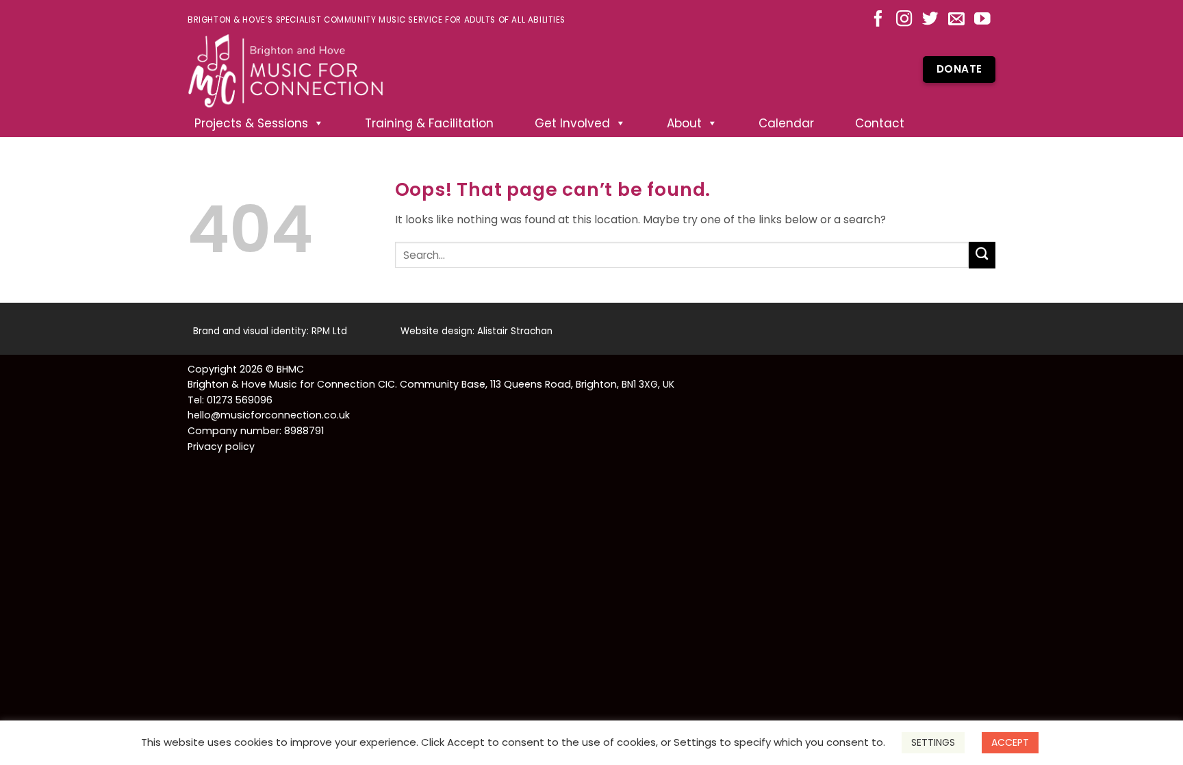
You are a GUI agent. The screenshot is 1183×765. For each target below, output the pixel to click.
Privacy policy (221, 446)
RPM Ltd (329, 331)
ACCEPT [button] (1010, 742)
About (684, 123)
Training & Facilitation (429, 123)
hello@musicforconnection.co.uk (269, 415)
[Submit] (982, 255)
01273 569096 (239, 400)
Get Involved (572, 123)
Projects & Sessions (251, 123)
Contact (879, 123)
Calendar (786, 123)
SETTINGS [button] (933, 742)
